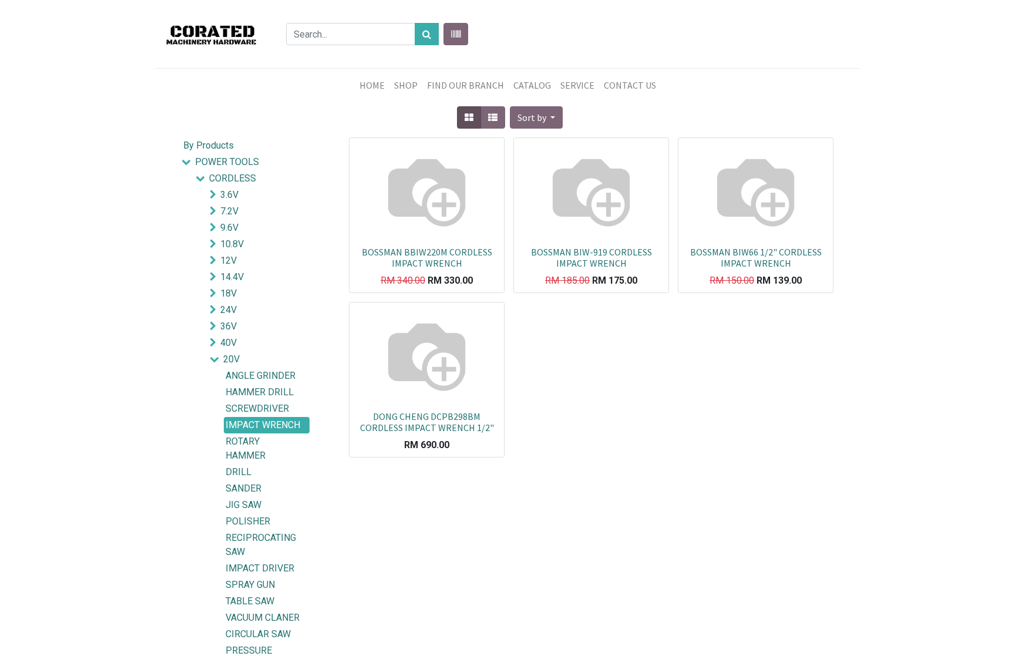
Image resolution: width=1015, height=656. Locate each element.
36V (228, 326)
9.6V (229, 227)
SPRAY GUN (250, 584)
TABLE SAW (250, 601)
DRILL (238, 471)
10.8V (232, 244)
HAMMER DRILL (260, 392)
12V (228, 260)
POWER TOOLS (227, 161)
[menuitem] (372, 85)
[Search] (427, 34)
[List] (492, 117)
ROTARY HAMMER (245, 448)
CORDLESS (232, 178)
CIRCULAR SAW (258, 634)
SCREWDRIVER (257, 408)
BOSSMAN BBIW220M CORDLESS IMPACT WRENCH (427, 257)
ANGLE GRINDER (260, 375)
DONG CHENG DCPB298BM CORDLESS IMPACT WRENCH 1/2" (427, 422)
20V (231, 359)
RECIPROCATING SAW (261, 544)
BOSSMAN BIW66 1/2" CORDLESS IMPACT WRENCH (756, 257)
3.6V (229, 194)
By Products (208, 145)
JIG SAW (243, 504)
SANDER (243, 488)
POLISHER (248, 521)
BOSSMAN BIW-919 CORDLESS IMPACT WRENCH (591, 257)
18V (228, 293)
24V (228, 309)
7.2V (229, 211)
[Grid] (469, 117)
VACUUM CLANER (263, 617)
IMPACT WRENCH (263, 424)
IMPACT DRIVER (260, 568)
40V (228, 342)
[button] (536, 117)
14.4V (232, 276)
